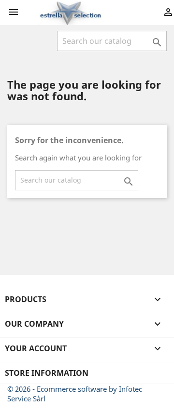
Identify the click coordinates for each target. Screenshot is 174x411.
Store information (46, 373)
